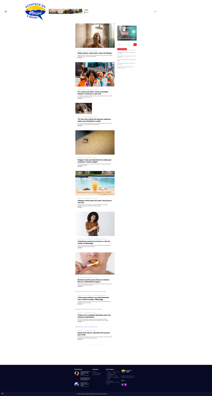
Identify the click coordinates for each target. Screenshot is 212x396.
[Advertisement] (106, 356)
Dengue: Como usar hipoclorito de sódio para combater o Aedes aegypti (94, 161)
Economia (96, 50)
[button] (5, 11)
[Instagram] (125, 385)
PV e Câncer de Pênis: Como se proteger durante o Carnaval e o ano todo (93, 93)
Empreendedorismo (98, 239)
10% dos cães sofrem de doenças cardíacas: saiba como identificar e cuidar (94, 120)
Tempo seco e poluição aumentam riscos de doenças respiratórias (94, 316)
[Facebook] (122, 385)
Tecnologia (105, 239)
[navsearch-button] (154, 12)
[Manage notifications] (2, 393)
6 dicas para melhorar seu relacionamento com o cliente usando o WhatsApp (93, 298)
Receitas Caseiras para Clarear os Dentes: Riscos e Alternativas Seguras (94, 281)
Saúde (96, 89)
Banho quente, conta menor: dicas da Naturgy (95, 53)
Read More (80, 57)
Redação (80, 50)
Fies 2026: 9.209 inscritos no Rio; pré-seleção (84, 384)
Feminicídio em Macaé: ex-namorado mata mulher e (85, 373)
